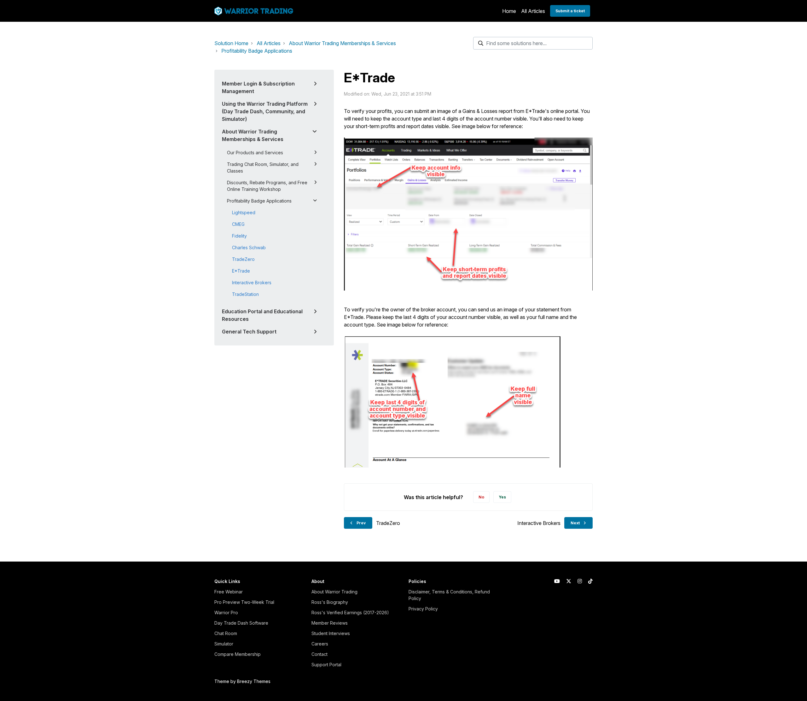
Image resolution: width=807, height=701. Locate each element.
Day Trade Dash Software (241, 623)
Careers (319, 643)
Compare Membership (237, 654)
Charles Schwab (249, 247)
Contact (319, 654)
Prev (361, 523)
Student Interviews (330, 633)
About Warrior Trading (334, 591)
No (481, 497)
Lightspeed (243, 212)
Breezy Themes (253, 681)
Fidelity (239, 236)
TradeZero (243, 259)
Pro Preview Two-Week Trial (244, 602)
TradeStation (245, 294)
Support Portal (326, 664)
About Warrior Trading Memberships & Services (342, 43)
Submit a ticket (570, 11)
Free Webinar (228, 591)
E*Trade (241, 271)
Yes (502, 497)
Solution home (231, 43)
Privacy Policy (423, 608)
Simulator (223, 643)
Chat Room (225, 633)
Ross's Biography (329, 602)
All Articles (533, 11)
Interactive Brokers (251, 282)
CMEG (238, 224)
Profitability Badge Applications (256, 51)
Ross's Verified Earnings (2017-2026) (350, 612)
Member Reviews (329, 623)
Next (575, 523)
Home (509, 11)
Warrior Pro (226, 612)
